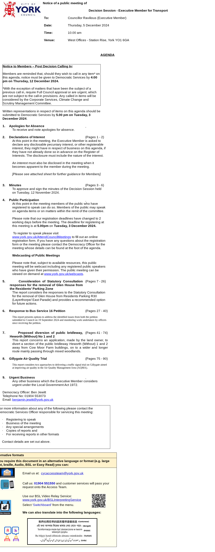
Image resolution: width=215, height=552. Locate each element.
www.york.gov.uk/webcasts (63, 274)
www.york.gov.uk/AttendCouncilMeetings (41, 237)
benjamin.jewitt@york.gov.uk (32, 399)
